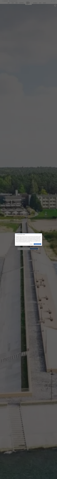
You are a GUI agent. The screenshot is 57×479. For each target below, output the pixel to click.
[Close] (40, 234)
